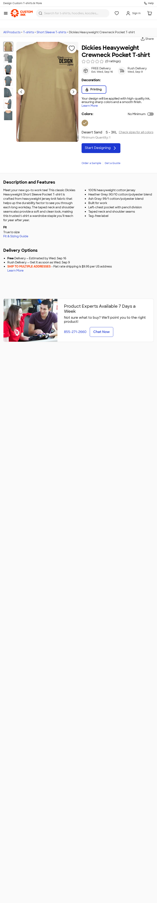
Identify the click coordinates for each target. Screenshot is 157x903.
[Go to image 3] (8, 69)
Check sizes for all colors (136, 132)
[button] (72, 48)
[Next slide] (73, 92)
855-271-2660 (75, 332)
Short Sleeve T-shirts (51, 32)
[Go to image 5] (8, 92)
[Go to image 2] (8, 58)
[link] (22, 13)
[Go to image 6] (8, 104)
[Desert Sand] (85, 123)
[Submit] (40, 13)
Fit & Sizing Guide (15, 236)
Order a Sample (91, 163)
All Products (11, 32)
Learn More (90, 106)
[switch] (150, 114)
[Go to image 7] (8, 115)
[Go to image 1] (8, 47)
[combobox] (72, 13)
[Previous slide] (21, 92)
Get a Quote (112, 163)
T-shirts (28, 32)
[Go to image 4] (8, 81)
